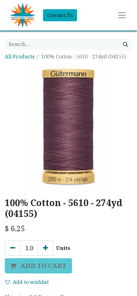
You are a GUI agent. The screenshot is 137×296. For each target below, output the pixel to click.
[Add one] (46, 248)
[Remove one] (13, 248)
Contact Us (60, 15)
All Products (19, 56)
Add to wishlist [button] (31, 282)
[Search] (125, 44)
